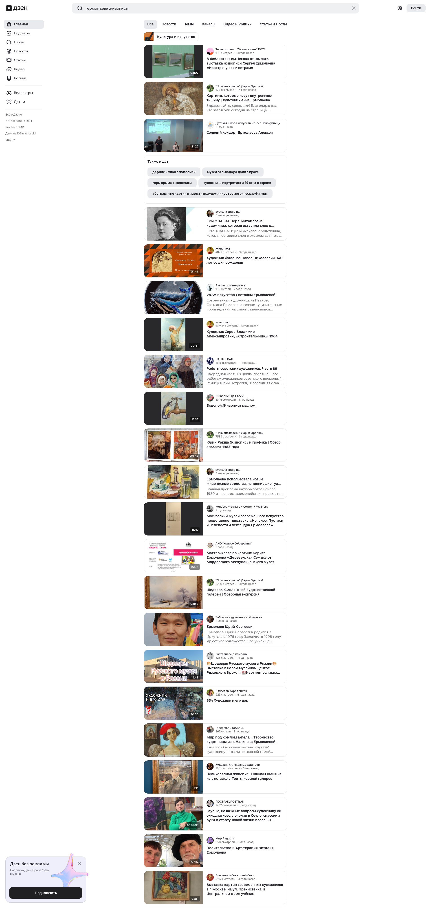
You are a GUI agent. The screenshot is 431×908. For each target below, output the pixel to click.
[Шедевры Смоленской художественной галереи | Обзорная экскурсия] (173, 592)
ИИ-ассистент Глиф (19, 121)
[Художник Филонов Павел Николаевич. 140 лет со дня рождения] (173, 261)
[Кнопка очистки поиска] (354, 8)
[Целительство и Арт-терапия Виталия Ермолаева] (173, 851)
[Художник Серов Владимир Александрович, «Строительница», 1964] (173, 334)
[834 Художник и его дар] (173, 703)
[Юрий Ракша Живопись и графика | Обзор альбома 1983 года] (173, 445)
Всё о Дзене (13, 114)
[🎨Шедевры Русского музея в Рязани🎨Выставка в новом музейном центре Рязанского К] (173, 666)
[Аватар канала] (210, 51)
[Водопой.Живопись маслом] (173, 408)
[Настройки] (400, 8)
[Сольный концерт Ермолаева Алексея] (173, 135)
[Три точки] (283, 51)
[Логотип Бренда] (9, 8)
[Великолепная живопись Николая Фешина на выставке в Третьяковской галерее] (173, 777)
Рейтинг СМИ (14, 127)
